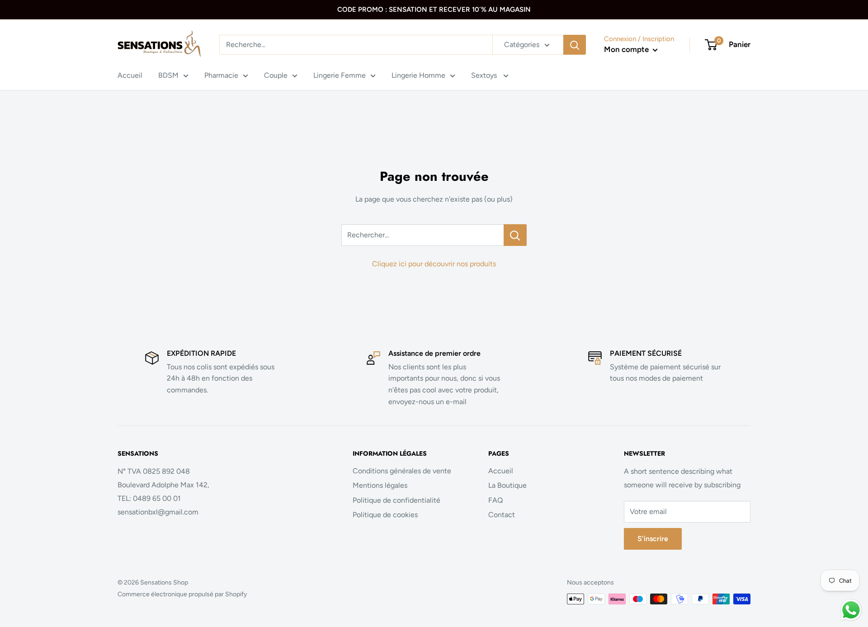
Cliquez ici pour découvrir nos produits (434, 263)
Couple (276, 75)
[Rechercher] (574, 45)
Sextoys (485, 75)
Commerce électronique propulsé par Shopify (182, 594)
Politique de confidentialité (396, 500)
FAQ (495, 500)
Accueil (130, 75)
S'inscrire (652, 538)
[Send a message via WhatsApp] (851, 610)
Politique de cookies (385, 514)
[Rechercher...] (515, 235)
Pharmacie (221, 75)
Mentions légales (380, 485)
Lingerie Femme (339, 75)
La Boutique (507, 485)
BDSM (168, 75)
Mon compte (627, 49)
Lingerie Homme (418, 75)
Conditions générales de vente (402, 471)
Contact (501, 514)
